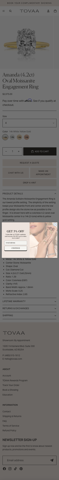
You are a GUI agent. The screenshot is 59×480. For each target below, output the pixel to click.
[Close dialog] (55, 224)
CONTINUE (15, 248)
